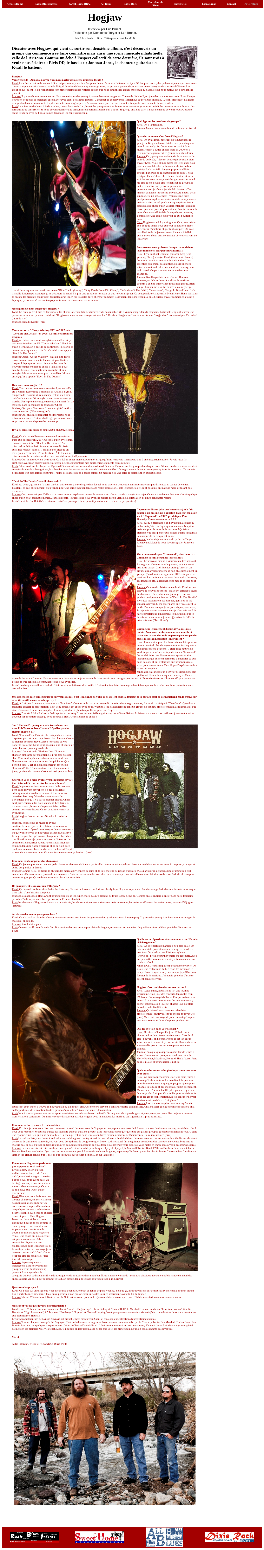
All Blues (106, 3)
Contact (231, 3)
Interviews (180, 3)
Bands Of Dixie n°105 (54, 1343)
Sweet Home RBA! (80, 3)
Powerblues (251, 3)
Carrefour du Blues (155, 4)
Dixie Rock (130, 3)
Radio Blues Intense (46, 3)
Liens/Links (209, 3)
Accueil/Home (15, 3)
